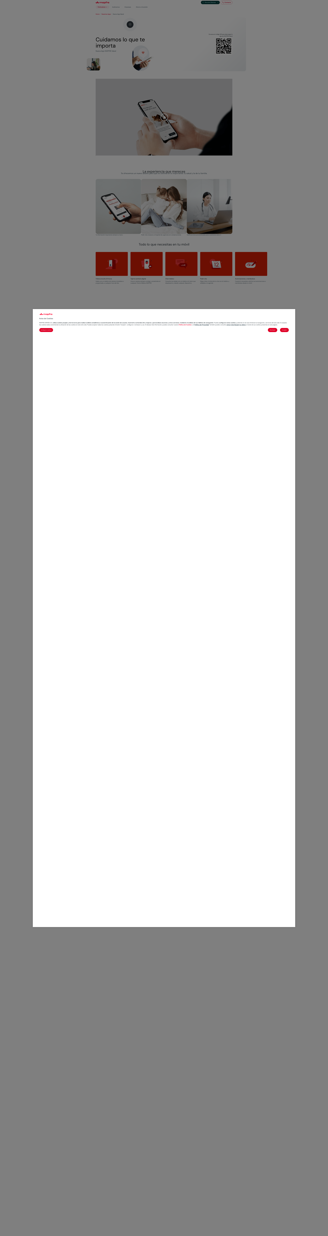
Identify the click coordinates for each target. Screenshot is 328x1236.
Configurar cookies (46, 330)
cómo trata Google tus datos (236, 325)
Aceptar (284, 330)
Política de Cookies (185, 325)
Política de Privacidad (201, 325)
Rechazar (272, 330)
